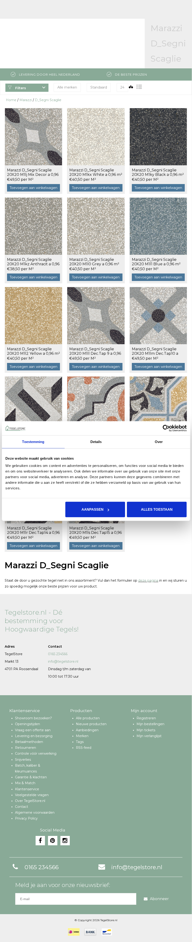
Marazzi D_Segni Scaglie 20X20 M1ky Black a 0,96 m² (158, 172)
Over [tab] (159, 441)
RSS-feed (83, 748)
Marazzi (25, 100)
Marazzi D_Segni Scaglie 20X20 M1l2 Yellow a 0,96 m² (33, 351)
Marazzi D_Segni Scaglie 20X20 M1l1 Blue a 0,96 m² (156, 261)
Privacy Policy (26, 818)
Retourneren (25, 748)
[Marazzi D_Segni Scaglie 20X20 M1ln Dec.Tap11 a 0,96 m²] (33, 405)
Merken (82, 736)
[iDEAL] (74, 932)
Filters (20, 88)
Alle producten (88, 718)
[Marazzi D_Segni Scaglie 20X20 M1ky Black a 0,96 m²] (158, 136)
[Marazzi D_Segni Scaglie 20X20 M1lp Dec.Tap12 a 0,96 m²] (96, 405)
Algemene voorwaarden (35, 812)
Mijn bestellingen (150, 724)
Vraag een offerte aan (33, 730)
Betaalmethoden (29, 742)
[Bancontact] (107, 932)
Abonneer (159, 899)
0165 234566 (57, 654)
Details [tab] (96, 441)
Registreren (146, 718)
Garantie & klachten (31, 777)
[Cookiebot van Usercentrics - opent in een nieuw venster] (166, 428)
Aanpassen (92, 509)
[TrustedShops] (119, 932)
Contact (21, 807)
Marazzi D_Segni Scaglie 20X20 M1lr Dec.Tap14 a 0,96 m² (33, 530)
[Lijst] (139, 87)
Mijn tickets (146, 730)
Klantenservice (27, 789)
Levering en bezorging (33, 736)
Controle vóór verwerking (35, 753)
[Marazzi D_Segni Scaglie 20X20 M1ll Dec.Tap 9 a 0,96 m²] (96, 315)
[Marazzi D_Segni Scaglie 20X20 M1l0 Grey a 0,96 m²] (96, 226)
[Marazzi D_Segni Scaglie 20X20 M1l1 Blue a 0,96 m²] (158, 226)
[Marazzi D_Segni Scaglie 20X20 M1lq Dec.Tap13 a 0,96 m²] (158, 405)
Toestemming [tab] (33, 441)
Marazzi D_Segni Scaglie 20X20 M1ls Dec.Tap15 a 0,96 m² (95, 530)
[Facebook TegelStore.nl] (40, 840)
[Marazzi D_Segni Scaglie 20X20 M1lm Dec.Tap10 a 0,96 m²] (158, 315)
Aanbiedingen (87, 730)
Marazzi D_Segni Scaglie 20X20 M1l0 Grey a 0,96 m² (94, 261)
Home (11, 100)
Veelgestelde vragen (32, 795)
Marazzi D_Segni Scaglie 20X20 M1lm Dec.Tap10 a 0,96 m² (155, 351)
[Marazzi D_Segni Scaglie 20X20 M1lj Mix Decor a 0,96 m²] (33, 136)
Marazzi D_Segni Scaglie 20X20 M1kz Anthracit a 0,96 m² (33, 262)
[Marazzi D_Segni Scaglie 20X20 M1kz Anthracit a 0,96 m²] (33, 226)
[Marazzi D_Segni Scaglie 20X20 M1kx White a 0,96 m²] (96, 136)
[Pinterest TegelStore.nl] (52, 840)
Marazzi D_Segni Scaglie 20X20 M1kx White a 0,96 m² (95, 172)
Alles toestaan (157, 509)
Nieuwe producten (91, 724)
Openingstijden (27, 724)
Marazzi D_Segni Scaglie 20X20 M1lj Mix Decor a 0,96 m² (33, 172)
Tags (80, 742)
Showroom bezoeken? (33, 718)
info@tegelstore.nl (63, 661)
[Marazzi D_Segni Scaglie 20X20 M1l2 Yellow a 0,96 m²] (33, 315)
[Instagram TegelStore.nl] (65, 840)
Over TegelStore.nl (30, 801)
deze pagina (148, 580)
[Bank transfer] (90, 932)
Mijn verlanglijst (149, 736)
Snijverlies (23, 759)
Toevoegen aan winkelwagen (33, 188)
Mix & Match (25, 783)
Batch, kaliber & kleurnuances (27, 768)
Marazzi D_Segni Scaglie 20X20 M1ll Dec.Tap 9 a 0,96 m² (95, 351)
